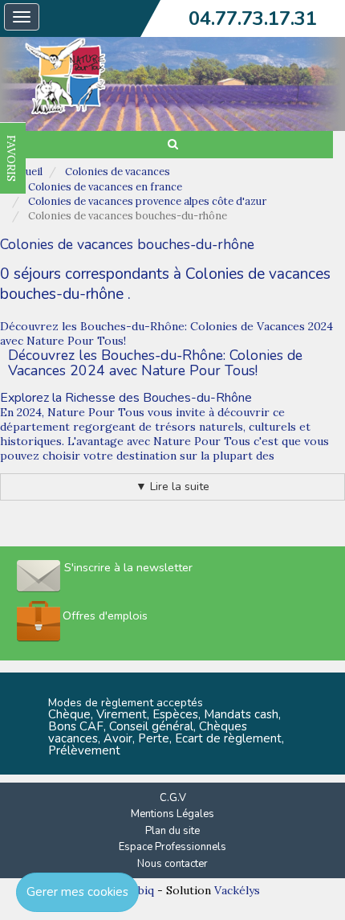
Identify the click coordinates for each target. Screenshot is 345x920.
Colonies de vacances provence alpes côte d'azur (147, 201)
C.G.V (173, 798)
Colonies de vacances (117, 171)
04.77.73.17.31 (253, 18)
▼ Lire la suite (172, 486)
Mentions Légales (172, 814)
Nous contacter (172, 864)
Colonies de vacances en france (105, 187)
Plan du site (172, 831)
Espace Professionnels (172, 847)
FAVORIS (11, 158)
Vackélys (237, 890)
